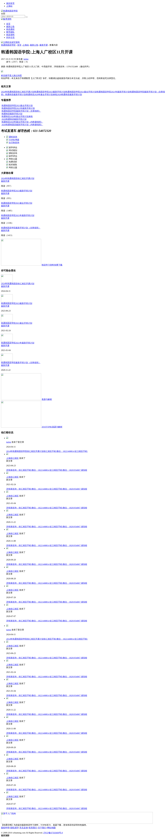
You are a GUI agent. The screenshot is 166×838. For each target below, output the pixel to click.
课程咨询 (13, 137)
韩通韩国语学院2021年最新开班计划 (113, 92)
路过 (15, 75)
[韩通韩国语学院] (9, 11)
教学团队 (10, 32)
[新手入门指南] (77, 818)
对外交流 (10, 37)
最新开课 (43, 45)
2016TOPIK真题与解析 (52, 427)
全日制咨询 (14, 142)
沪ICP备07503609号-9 (53, 833)
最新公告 (10, 26)
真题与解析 (47, 399)
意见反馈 (23, 828)
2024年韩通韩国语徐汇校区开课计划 (17, 92)
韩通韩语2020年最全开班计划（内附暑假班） (22, 122)
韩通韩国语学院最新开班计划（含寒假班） (21, 111)
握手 (7, 75)
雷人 (11, 75)
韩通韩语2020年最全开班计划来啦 (41, 94)
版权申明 (5, 828)
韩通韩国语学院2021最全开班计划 (80, 92)
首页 (8, 24)
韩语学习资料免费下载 (52, 265)
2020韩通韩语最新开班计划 (69, 94)
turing (26, 59)
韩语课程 (10, 29)
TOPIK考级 (14, 140)
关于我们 (42, 828)
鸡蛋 (20, 75)
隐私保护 (14, 828)
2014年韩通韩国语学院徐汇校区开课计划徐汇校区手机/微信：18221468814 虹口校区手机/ (47, 451)
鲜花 (3, 75)
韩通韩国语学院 (8, 45)
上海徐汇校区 (12, 458)
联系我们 (33, 828)
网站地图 (51, 828)
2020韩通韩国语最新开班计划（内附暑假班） (22, 125)
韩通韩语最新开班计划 (15, 94)
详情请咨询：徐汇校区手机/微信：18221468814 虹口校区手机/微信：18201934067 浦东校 (46, 470)
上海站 (9, 6)
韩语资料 (10, 35)
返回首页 (10, 3)
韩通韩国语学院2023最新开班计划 (49, 92)
